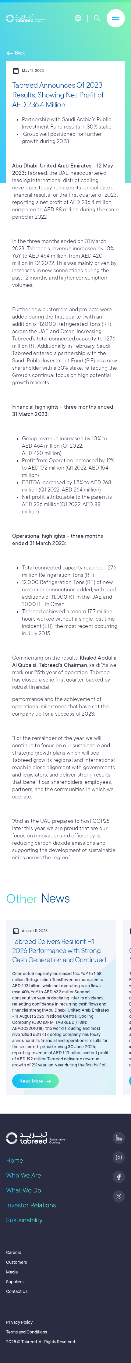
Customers (16, 1262)
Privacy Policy (19, 1322)
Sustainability (24, 1220)
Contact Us (16, 1291)
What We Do (23, 1190)
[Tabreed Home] (26, 18)
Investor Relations (31, 1205)
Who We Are (23, 1175)
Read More (35, 1081)
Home (14, 1160)
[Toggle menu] (116, 18)
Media (12, 1272)
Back (15, 53)
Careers (13, 1252)
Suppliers (14, 1281)
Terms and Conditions (26, 1332)
